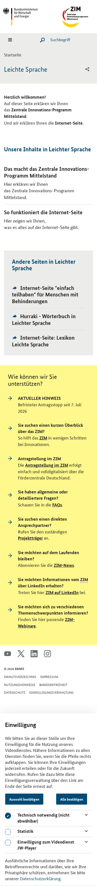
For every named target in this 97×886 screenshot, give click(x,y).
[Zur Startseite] (71, 15)
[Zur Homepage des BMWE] (25, 15)
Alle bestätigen (71, 799)
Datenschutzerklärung (40, 878)
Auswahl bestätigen (24, 799)
